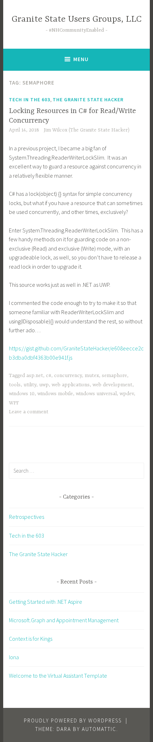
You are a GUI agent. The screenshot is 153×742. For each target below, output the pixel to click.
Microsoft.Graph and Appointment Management (63, 620)
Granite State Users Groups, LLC (77, 19)
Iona (14, 657)
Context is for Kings (30, 638)
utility (29, 385)
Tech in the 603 (29, 99)
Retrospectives (26, 516)
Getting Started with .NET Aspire (45, 601)
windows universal (96, 394)
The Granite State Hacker (88, 99)
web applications (71, 385)
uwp (44, 385)
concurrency (68, 375)
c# (48, 375)
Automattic (99, 729)
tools (15, 385)
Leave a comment (28, 412)
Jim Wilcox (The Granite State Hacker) (87, 130)
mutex (92, 375)
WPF (14, 403)
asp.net (34, 375)
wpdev (127, 394)
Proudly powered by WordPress (73, 720)
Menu (81, 59)
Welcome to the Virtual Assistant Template (58, 675)
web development (112, 385)
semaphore (114, 375)
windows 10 (22, 394)
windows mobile (55, 394)
